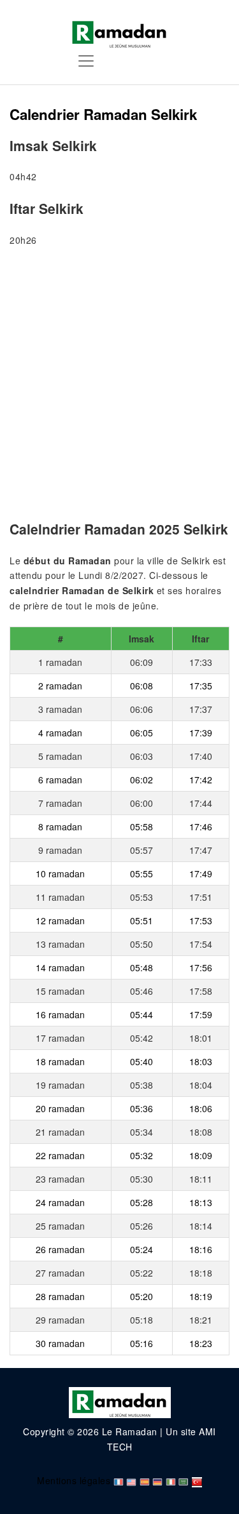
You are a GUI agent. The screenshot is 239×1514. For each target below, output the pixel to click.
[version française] (118, 1480)
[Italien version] (171, 1480)
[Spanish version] (145, 1480)
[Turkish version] (197, 1480)
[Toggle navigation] (86, 61)
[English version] (131, 1480)
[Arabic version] (183, 1480)
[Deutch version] (157, 1480)
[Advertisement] (119, 386)
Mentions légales (73, 1480)
